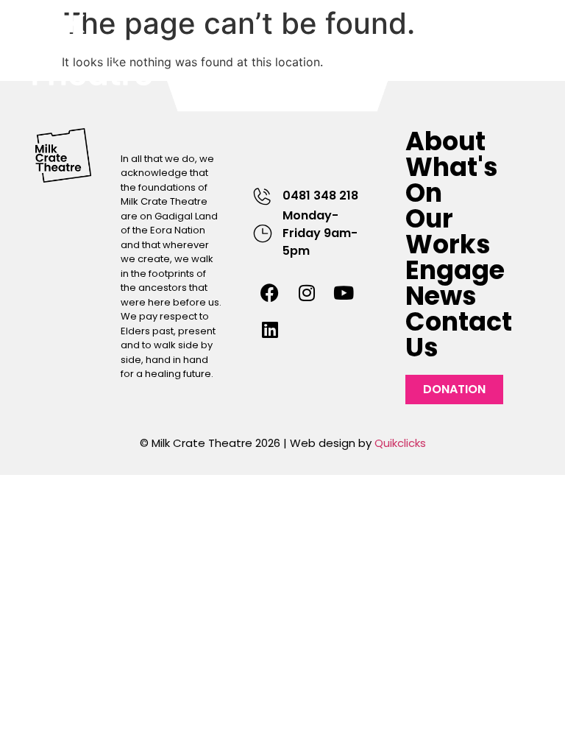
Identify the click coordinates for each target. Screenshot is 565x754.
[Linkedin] (270, 329)
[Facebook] (270, 293)
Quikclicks (400, 443)
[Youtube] (343, 293)
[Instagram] (306, 293)
